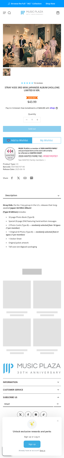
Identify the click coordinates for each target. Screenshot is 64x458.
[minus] (27, 119)
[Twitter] (20, 414)
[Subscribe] (57, 404)
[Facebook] (28, 414)
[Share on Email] (25, 178)
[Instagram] (36, 414)
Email (7, 404)
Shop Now (50, 3)
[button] (27, 83)
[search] (9, 13)
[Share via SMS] (31, 178)
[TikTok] (43, 414)
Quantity (32, 114)
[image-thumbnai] (6, 72)
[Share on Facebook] (12, 178)
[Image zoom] (32, 45)
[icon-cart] (57, 13)
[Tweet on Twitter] (18, 178)
